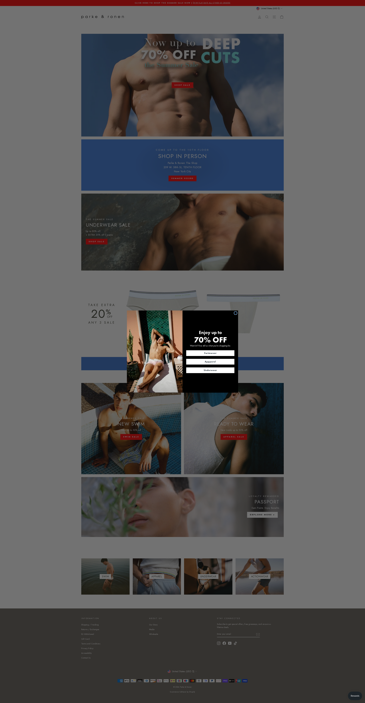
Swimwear (210, 353)
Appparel (210, 361)
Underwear (210, 370)
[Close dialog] (235, 313)
